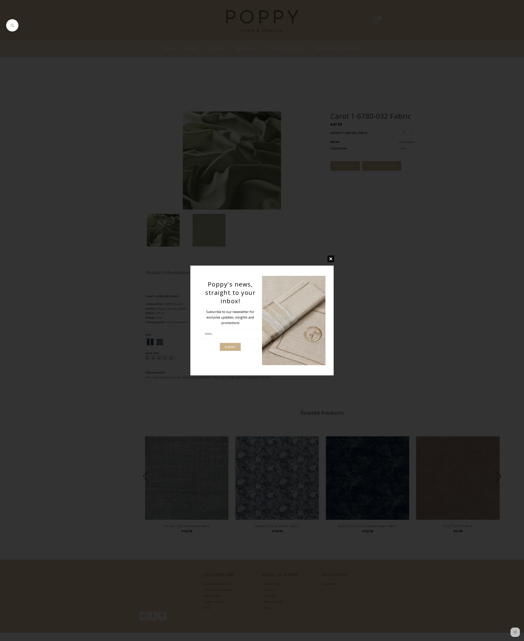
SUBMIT (230, 347)
